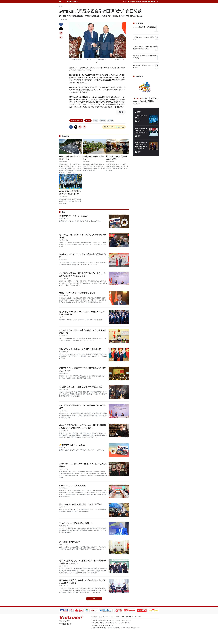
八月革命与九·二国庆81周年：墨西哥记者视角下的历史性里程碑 (83, 465)
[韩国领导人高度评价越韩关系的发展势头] (117, 146)
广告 (135, 616)
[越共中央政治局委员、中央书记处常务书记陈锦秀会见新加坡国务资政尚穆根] (119, 586)
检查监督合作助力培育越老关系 (72, 485)
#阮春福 (87, 120)
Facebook (61, 24)
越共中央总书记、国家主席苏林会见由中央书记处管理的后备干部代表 (82, 369)
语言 (117, 616)
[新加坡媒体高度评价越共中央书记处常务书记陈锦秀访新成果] (119, 411)
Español (144, 1)
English (132, 1)
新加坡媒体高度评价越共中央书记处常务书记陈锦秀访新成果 (82, 406)
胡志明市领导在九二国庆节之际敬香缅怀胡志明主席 (80, 387)
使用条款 (102, 616)
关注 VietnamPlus (109, 127)
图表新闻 (139, 76)
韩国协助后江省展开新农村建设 (93, 157)
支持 (112, 616)
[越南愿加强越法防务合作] (119, 547)
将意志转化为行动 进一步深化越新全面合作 (77, 293)
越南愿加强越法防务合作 (69, 542)
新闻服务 (128, 616)
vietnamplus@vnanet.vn (105, 625)
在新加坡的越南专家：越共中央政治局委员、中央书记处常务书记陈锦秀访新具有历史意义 (82, 274)
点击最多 (139, 23)
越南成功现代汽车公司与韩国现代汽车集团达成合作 (70, 192)
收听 (139, 121)
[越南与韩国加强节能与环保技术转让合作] (70, 146)
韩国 (103, 120)
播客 (139, 112)
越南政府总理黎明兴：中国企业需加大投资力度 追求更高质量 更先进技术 (82, 313)
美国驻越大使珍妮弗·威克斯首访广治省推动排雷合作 (81, 504)
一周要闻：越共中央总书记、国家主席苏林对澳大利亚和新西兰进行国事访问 (141, 146)
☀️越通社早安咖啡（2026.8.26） (73, 445)
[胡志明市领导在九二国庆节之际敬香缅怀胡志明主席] (119, 392)
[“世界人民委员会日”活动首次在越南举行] (119, 528)
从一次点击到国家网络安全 (141, 117)
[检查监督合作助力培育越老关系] (119, 491)
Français (138, 1)
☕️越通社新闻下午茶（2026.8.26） (74, 216)
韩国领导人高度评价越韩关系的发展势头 (116, 157)
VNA (122, 616)
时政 (60, 6)
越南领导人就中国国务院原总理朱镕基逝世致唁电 (145, 57)
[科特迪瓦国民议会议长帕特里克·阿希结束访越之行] (119, 354)
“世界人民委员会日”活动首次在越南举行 (76, 523)
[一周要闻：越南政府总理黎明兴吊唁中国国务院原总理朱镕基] (153, 132)
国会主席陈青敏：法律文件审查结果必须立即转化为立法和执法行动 (82, 331)
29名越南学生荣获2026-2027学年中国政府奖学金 (145, 66)
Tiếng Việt (126, 1)
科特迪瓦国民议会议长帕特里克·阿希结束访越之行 (80, 349)
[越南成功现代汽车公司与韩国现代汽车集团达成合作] (70, 181)
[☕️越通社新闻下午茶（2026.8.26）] (119, 221)
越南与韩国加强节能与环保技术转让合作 (70, 157)
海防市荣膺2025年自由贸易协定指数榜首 (146, 99)
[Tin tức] (79, 610)
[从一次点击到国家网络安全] (153, 119)
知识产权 (94, 616)
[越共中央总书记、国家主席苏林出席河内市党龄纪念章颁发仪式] (119, 240)
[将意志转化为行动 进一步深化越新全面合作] (119, 298)
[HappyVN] (153, 610)
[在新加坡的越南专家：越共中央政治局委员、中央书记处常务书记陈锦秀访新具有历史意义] (119, 278)
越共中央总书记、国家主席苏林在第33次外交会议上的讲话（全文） (145, 47)
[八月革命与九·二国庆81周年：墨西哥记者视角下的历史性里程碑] (119, 469)
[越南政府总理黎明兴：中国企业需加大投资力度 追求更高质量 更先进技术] (119, 317)
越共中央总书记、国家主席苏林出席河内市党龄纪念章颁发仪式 (82, 236)
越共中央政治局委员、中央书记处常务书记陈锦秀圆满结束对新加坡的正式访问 (82, 562)
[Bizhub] (94, 610)
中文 (149, 1)
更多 (63, 212)
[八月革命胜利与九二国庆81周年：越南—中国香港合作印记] (119, 260)
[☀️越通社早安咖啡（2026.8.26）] (119, 450)
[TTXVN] (64, 610)
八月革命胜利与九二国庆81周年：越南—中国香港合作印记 (82, 255)
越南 (111, 120)
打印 (61, 33)
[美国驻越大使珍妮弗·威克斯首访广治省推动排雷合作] (119, 510)
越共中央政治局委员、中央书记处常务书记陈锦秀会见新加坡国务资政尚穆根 (82, 581)
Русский (153, 1)
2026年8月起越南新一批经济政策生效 (144, 27)
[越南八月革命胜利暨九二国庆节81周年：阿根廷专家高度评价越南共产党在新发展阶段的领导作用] (119, 430)
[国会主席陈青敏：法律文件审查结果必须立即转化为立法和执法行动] (119, 336)
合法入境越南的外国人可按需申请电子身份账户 (145, 38)
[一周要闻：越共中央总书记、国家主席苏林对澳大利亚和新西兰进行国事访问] (153, 146)
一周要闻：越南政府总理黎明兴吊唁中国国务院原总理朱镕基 (141, 130)
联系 (139, 616)
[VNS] (105, 610)
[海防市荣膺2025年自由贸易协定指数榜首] (146, 87)
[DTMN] (129, 610)
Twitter (61, 28)
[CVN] (118, 610)
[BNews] (87, 610)
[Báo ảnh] (141, 610)
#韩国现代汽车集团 (76, 120)
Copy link (61, 37)
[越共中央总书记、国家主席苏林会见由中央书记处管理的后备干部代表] (119, 373)
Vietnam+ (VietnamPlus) (72, 1)
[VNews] (72, 610)
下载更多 (94, 598)
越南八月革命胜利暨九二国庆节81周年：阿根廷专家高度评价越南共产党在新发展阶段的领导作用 (82, 426)
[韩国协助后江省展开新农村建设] (94, 146)
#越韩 (95, 120)
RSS (108, 616)
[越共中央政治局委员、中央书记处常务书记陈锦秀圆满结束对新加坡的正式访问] (119, 566)
